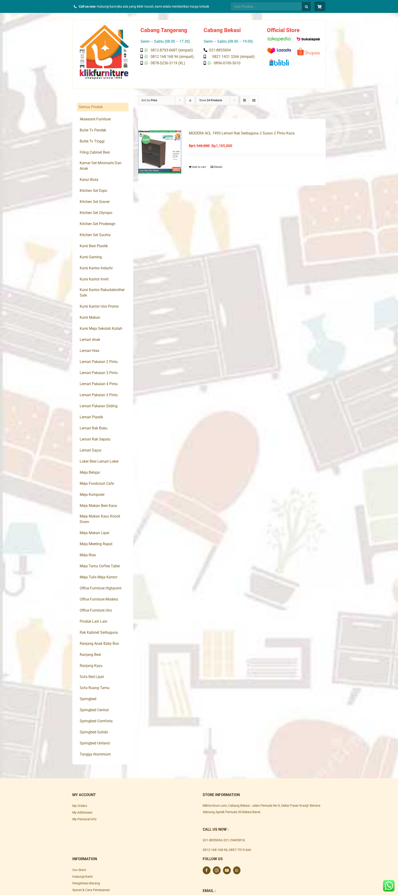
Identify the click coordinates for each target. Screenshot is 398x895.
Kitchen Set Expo (93, 190)
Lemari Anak (90, 339)
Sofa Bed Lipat (92, 677)
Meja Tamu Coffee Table (100, 566)
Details (218, 167)
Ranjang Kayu (91, 665)
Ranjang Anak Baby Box (99, 643)
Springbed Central (94, 710)
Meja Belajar (90, 472)
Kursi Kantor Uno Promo (99, 306)
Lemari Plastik (91, 417)
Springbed (88, 699)
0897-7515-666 (240, 850)
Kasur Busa (89, 179)
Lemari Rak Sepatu (95, 439)
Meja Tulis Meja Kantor (98, 577)
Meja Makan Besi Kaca (98, 505)
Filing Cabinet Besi (95, 152)
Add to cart (199, 167)
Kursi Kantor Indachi (96, 268)
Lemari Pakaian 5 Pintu (99, 395)
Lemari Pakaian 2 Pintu (99, 362)
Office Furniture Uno (96, 610)
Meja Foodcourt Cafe (97, 483)
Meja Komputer (92, 494)
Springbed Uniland (95, 743)
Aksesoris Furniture (95, 119)
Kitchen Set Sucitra (95, 235)
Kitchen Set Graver (95, 201)
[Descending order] (190, 100)
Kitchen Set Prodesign (97, 224)
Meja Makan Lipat (94, 533)
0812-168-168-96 (215, 850)
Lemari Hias (89, 350)
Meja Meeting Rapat (96, 544)
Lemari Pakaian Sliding (98, 406)
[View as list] (253, 100)
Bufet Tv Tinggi (92, 141)
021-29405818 (234, 840)
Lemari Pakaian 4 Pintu (99, 384)
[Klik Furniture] (104, 26)
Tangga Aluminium (95, 754)
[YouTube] (227, 870)
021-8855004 (212, 840)
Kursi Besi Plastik (94, 246)
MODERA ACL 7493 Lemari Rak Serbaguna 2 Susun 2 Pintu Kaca (242, 133)
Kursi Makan (90, 317)
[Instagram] (217, 870)
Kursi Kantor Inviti (94, 279)
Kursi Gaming (91, 257)
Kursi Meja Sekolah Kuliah (101, 328)
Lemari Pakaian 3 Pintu (99, 373)
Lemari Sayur (90, 450)
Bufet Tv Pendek (93, 130)
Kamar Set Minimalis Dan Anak (100, 166)
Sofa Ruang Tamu (94, 688)
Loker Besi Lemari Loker (99, 461)
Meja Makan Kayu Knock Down (100, 519)
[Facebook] (207, 870)
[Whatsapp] (236, 870)
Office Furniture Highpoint (100, 588)
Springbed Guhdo (94, 732)
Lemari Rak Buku (93, 428)
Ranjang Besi (90, 654)
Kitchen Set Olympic (96, 213)
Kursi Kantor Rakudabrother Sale (102, 292)
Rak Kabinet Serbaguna (99, 632)
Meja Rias (88, 555)
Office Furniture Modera (99, 599)
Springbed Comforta (96, 721)
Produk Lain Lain (93, 621)
